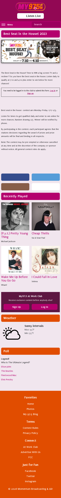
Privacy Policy (30, 433)
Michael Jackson (8, 241)
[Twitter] (46, 177)
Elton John (6, 366)
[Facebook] (15, 177)
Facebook (30, 471)
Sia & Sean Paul (38, 238)
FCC (30, 457)
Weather (9, 318)
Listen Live (33, 16)
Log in (52, 91)
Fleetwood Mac (9, 375)
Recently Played (15, 196)
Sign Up (16, 306)
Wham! (4, 285)
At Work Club (30, 447)
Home (30, 403)
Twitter (30, 476)
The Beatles (7, 371)
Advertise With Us (30, 452)
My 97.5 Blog (30, 414)
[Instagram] (15, 186)
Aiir (51, 489)
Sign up (30, 93)
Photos (30, 409)
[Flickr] (46, 186)
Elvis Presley (7, 379)
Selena (35, 281)
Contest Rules (30, 428)
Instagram (30, 481)
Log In (44, 306)
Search (57, 24)
